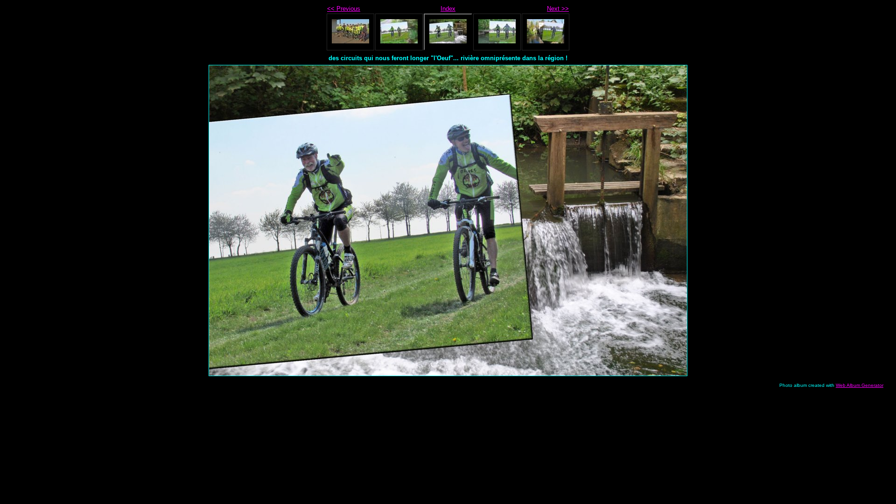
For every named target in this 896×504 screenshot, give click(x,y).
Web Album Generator (859, 385)
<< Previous (343, 8)
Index (448, 8)
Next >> (558, 8)
